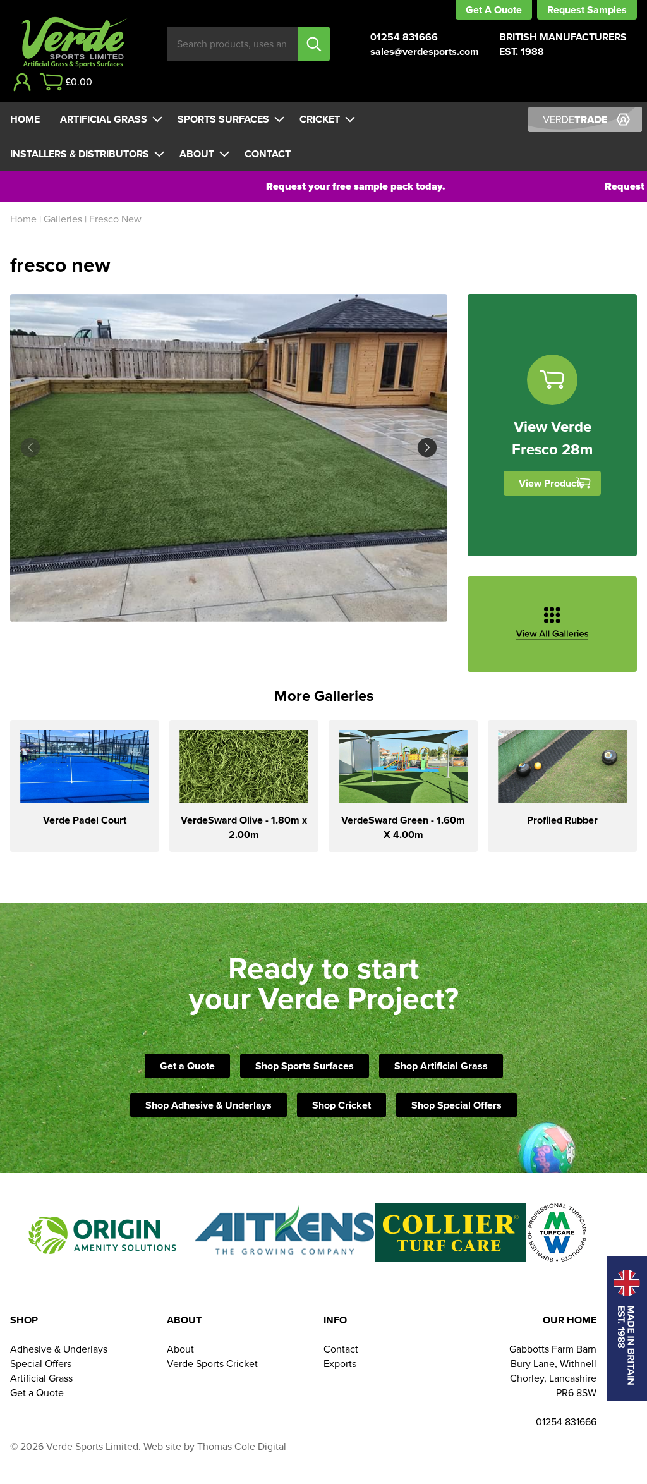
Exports (340, 1363)
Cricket (319, 119)
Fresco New (115, 219)
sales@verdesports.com (424, 51)
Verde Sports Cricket (212, 1363)
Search (314, 44)
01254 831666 (404, 37)
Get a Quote (187, 1066)
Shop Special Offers (456, 1105)
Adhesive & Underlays (58, 1349)
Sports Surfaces (223, 119)
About (196, 154)
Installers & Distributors (79, 154)
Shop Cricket (341, 1105)
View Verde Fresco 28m (552, 438)
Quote (508, 10)
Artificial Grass (103, 119)
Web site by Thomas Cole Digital (214, 1446)
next (338, 447)
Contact (268, 154)
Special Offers (40, 1363)
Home (25, 119)
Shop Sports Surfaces (304, 1066)
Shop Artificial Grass (441, 1066)
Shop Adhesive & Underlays (208, 1105)
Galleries (63, 219)
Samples (607, 10)
